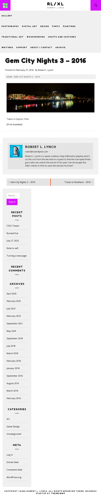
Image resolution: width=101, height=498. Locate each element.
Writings (7, 47)
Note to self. (13, 248)
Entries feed (12, 462)
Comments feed (14, 469)
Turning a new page (17, 255)
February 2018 (14, 360)
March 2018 (12, 353)
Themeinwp (58, 493)
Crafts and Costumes (62, 37)
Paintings (69, 26)
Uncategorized (14, 433)
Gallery (7, 16)
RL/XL (55, 3)
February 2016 (14, 398)
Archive (60, 47)
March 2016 (12, 390)
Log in (10, 454)
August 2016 (13, 383)
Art (8, 419)
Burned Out (12, 233)
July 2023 (11, 308)
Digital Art (29, 26)
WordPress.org (14, 477)
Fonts (56, 26)
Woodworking (36, 37)
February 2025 (14, 301)
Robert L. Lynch (45, 70)
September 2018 (15, 338)
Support (21, 47)
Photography (10, 26)
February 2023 (14, 316)
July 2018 (11, 346)
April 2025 (11, 293)
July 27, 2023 (13, 240)
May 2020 (11, 331)
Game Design (13, 426)
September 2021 (15, 323)
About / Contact (41, 47)
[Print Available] (14, 124)
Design (44, 26)
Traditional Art (13, 37)
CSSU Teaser (13, 225)
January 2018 (13, 368)
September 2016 (15, 375)
